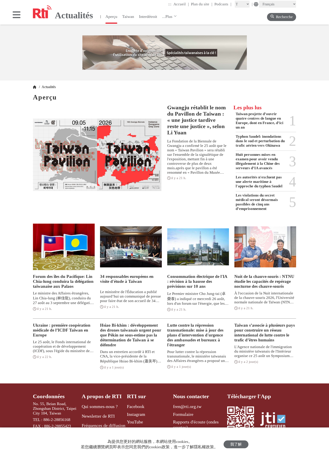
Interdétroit (148, 16)
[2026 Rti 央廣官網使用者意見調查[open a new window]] (164, 53)
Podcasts (222, 4)
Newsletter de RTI (98, 416)
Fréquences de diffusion (103, 425)
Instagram (136, 414)
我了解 (236, 444)
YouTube (135, 421)
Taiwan (128, 16)
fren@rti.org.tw (187, 406)
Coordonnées (49, 396)
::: (169, 4)
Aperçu (111, 16)
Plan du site (201, 4)
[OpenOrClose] (16, 15)
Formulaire (183, 414)
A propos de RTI (102, 396)
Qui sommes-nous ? (100, 406)
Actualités (48, 87)
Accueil (181, 4)
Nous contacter (191, 396)
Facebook (135, 406)
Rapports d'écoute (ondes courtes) (196, 424)
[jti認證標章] (275, 421)
